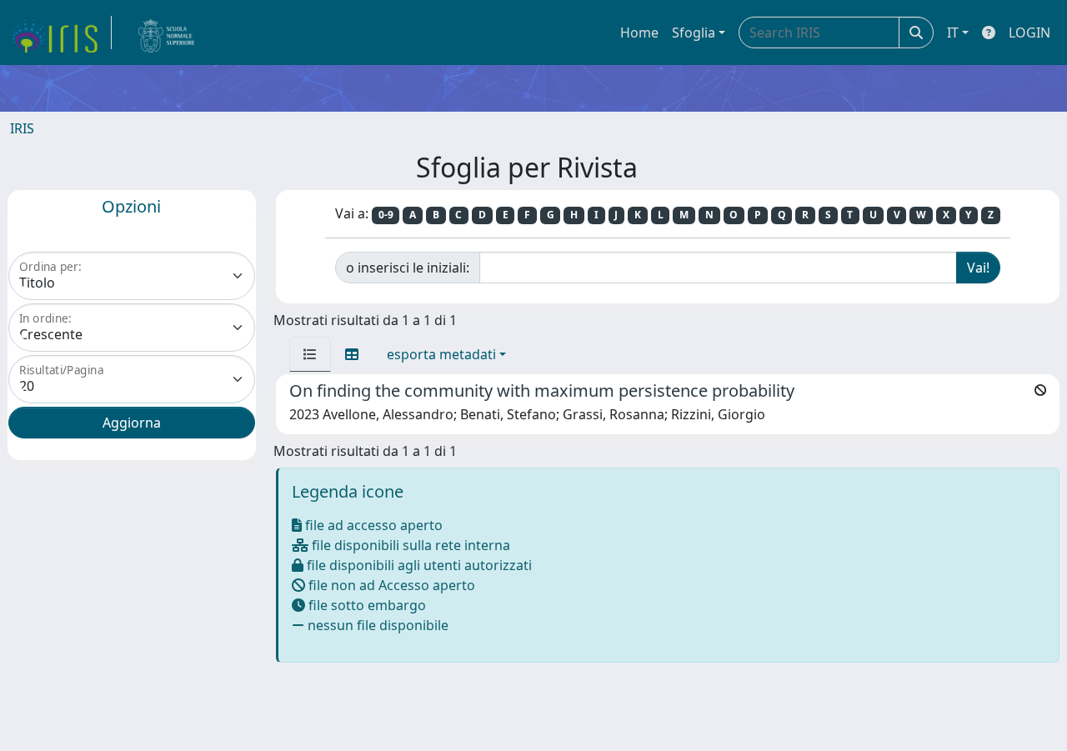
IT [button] (953, 32)
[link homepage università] (166, 32)
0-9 (385, 215)
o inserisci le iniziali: (407, 267)
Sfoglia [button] (693, 32)
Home (639, 32)
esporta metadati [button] (441, 354)
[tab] (310, 354)
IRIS (22, 128)
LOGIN (1029, 32)
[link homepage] (61, 32)
